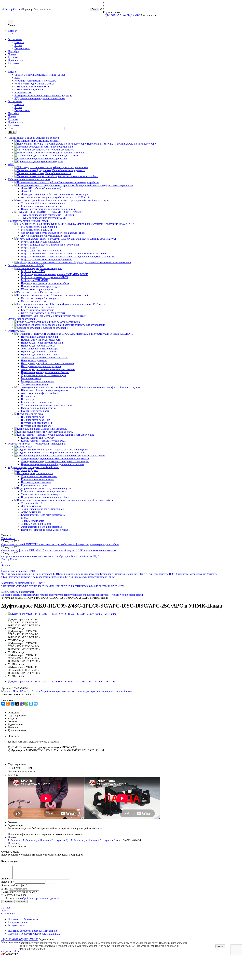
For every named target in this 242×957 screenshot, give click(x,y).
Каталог (12, 30)
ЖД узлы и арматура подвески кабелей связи (39, 98)
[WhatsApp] (26, 704)
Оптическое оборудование (29, 89)
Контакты (13, 63)
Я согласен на (32, 898)
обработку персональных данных (40, 898)
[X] (17, 704)
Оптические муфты (12, 585)
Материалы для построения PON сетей (102, 585)
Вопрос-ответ (22, 48)
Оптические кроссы (34, 585)
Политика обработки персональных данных (32, 930)
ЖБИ (17, 77)
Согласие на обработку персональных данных (34, 933)
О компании (15, 39)
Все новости (8, 538)
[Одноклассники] (8, 704)
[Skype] (31, 704)
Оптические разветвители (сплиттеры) (56, 594)
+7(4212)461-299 (112, 15)
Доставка (13, 57)
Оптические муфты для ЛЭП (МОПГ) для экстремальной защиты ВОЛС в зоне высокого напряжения (58, 550)
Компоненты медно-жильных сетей (34, 83)
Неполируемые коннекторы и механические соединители (110, 594)
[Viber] (22, 704)
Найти (12, 132)
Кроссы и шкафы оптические (17, 594)
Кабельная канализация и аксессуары (35, 80)
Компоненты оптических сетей (63, 585)
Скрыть (220, 946)
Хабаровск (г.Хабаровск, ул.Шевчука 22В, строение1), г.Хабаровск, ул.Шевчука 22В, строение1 (61, 840)
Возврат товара (16, 925)
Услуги (12, 54)
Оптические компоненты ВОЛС (32, 86)
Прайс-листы (15, 60)
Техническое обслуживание (23, 919)
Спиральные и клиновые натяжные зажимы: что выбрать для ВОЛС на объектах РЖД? (50, 556)
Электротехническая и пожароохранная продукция (43, 95)
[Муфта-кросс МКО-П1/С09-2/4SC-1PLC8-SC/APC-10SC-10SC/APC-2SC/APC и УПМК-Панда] (62, 613)
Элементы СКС (23, 92)
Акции (18, 45)
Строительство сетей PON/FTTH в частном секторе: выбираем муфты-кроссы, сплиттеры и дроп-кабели (60, 544)
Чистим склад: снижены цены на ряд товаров (40, 74)
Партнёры (13, 51)
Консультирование (18, 922)
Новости (19, 42)
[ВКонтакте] (3, 704)
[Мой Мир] (12, 704)
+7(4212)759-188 (130, 15)
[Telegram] (36, 704)
